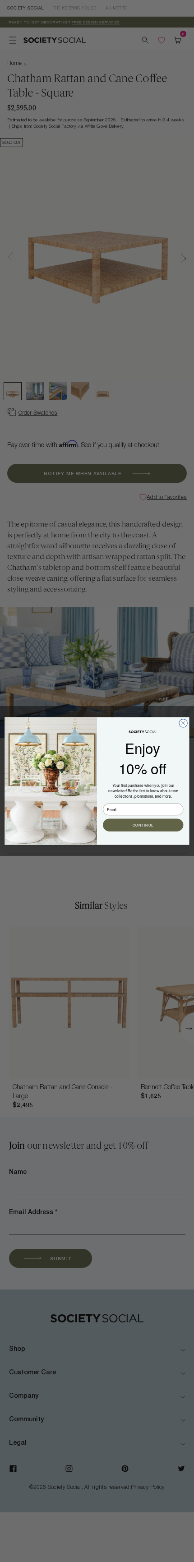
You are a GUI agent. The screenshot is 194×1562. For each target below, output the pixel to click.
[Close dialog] (183, 723)
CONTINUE (143, 825)
